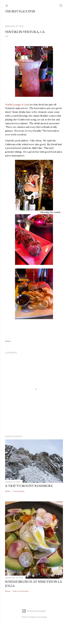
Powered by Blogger (36, 611)
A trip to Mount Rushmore (29, 486)
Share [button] (7, 341)
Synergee (42, 617)
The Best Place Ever (20, 11)
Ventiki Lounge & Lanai (17, 104)
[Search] (61, 5)
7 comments (18, 491)
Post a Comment (20, 591)
